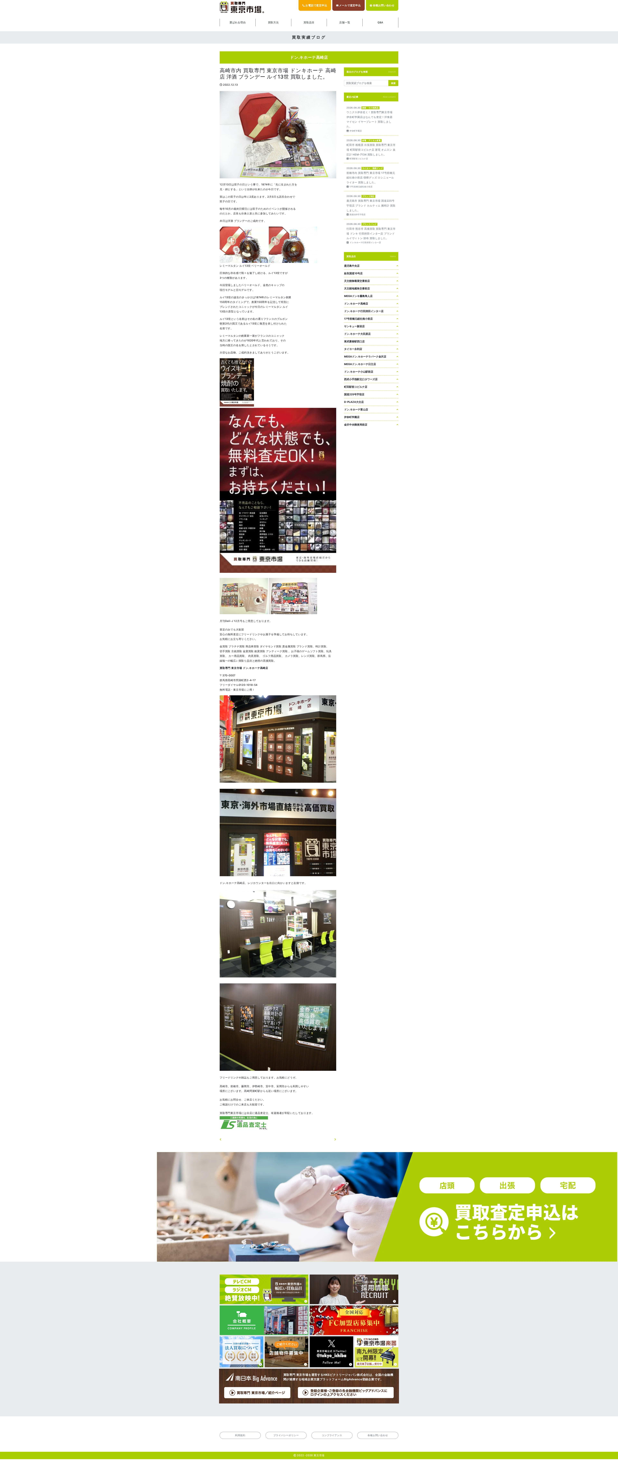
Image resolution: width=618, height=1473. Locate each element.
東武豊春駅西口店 (354, 341)
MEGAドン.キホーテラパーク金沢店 (365, 356)
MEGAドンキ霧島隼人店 (358, 296)
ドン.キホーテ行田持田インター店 (364, 311)
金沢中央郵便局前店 (355, 424)
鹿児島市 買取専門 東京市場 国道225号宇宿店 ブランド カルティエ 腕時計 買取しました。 (371, 205)
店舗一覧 (344, 22)
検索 (393, 83)
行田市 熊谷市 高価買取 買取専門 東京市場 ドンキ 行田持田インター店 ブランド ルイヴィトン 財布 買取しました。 (371, 233)
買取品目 (309, 22)
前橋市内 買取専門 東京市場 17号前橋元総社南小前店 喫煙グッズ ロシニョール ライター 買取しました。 (371, 177)
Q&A (380, 22)
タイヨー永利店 (353, 349)
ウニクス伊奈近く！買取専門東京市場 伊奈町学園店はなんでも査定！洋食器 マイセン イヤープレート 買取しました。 (371, 119)
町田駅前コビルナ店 (355, 386)
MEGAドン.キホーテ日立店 (360, 364)
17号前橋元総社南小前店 (358, 318)
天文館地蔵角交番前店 (357, 288)
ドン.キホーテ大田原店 (357, 333)
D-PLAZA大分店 (354, 401)
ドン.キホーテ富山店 (356, 409)
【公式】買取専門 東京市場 (242, 7)
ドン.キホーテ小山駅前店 (358, 371)
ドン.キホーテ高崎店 (356, 303)
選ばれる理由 (237, 22)
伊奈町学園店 (352, 417)
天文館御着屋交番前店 (357, 280)
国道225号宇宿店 (354, 394)
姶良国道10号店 (353, 273)
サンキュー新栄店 (354, 326)
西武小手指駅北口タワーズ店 (361, 379)
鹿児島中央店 (352, 265)
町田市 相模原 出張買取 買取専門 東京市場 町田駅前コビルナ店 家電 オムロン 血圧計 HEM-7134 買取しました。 (371, 149)
